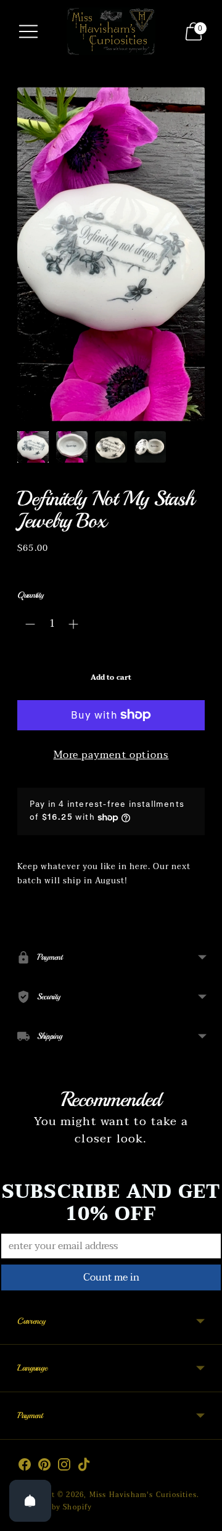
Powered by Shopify (54, 1507)
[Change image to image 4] (150, 447)
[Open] (30, 1501)
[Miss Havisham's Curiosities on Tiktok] (83, 1467)
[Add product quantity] (73, 624)
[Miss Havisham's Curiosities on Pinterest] (44, 1467)
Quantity (30, 595)
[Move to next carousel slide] (205, 1187)
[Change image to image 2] (72, 447)
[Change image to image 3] (110, 447)
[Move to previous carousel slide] (17, 1187)
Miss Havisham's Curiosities (143, 1495)
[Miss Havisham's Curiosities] (111, 31)
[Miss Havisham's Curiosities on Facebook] (24, 1467)
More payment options (111, 755)
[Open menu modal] (28, 31)
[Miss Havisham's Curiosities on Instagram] (64, 1467)
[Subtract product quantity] (30, 624)
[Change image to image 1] (33, 447)
